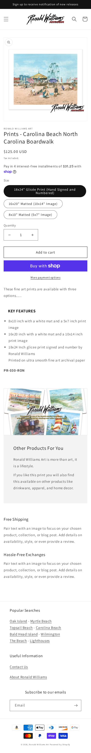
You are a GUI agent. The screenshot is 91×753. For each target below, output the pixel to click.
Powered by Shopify (60, 744)
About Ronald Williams (28, 677)
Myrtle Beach (41, 621)
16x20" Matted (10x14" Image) (33, 204)
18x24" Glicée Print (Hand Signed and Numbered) (45, 191)
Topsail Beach (21, 627)
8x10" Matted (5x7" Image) (30, 214)
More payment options (45, 277)
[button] (6, 19)
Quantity (10, 225)
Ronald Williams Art (39, 744)
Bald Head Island (24, 634)
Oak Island (18, 621)
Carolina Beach (48, 627)
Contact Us (19, 666)
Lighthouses (40, 640)
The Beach (18, 640)
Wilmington (50, 634)
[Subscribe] (75, 705)
